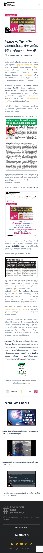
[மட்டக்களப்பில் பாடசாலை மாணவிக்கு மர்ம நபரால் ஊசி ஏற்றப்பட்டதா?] (21, 448)
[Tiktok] (31, 544)
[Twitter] (17, 544)
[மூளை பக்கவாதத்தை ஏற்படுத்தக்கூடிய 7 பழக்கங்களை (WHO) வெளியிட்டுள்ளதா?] (21, 417)
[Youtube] (21, 544)
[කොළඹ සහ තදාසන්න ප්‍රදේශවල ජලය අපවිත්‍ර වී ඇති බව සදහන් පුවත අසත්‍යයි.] (21, 479)
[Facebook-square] (12, 544)
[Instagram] (26, 544)
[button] (39, 4)
